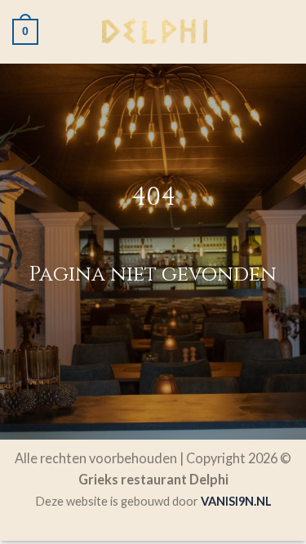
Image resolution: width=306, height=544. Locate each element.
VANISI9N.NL (236, 501)
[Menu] (283, 32)
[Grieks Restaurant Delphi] (155, 32)
